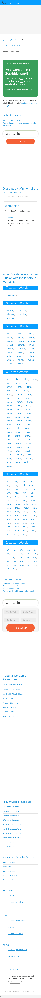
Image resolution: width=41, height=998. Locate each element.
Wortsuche (7, 867)
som (9, 527)
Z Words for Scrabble (11, 811)
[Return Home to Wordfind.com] (4, 4)
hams (9, 387)
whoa (18, 458)
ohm (34, 515)
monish (22, 314)
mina (18, 405)
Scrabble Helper (9, 712)
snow (18, 443)
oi (28, 561)
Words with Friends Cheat (13, 694)
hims (29, 387)
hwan (19, 394)
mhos (9, 405)
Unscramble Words (10, 707)
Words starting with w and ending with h (18, 591)
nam (9, 512)
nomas (21, 345)
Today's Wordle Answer (12, 716)
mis (26, 504)
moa (34, 504)
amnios (10, 310)
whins (20, 360)
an (28, 550)
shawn (22, 348)
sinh (28, 439)
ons (25, 519)
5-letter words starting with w (14, 583)
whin (9, 458)
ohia (18, 424)
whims (10, 360)
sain (18, 428)
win (33, 530)
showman (11, 295)
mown (19, 413)
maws (29, 402)
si (35, 565)
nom (9, 515)
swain (20, 352)
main (9, 398)
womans (11, 318)
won (16, 534)
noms (19, 421)
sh (29, 565)
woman (20, 364)
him (16, 493)
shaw (18, 432)
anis (18, 383)
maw (9, 504)
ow (21, 565)
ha (15, 553)
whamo (20, 356)
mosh (9, 413)
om (35, 561)
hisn (17, 390)
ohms (27, 424)
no (14, 561)
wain (18, 451)
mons (29, 409)
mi (27, 557)
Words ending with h (11, 588)
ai (14, 550)
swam (19, 447)
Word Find (13, 3)
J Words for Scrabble (11, 807)
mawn (19, 402)
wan (34, 527)
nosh (28, 421)
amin (35, 379)
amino (9, 333)
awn (8, 489)
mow (26, 508)
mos (17, 508)
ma (20, 557)
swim (9, 451)
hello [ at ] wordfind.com (17, 950)
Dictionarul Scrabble (10, 880)
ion (8, 500)
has (33, 489)
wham (19, 454)
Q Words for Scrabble (11, 820)
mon (9, 508)
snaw (9, 443)
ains (26, 379)
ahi (8, 481)
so (8, 569)
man (24, 500)
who (25, 530)
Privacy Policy (13, 969)
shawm (10, 348)
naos (17, 417)
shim (29, 432)
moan (9, 409)
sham (9, 432)
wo (14, 569)
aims (17, 379)
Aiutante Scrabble (9, 871)
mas (33, 500)
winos (31, 360)
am (21, 550)
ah (8, 550)
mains (9, 337)
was (8, 530)
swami (31, 352)
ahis (8, 379)
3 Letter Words (8, 847)
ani (23, 485)
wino (9, 462)
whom (29, 458)
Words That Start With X (12, 838)
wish (26, 462)
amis (9, 383)
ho (36, 553)
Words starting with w (11, 586)
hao (25, 489)
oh (21, 561)
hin (24, 493)
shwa (9, 439)
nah (35, 508)
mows (29, 413)
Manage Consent (15, 981)
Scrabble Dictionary (10, 703)
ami (15, 485)
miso (28, 405)
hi (21, 553)
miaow (10, 341)
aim (23, 481)
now (25, 515)
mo (34, 557)
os (14, 565)
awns (26, 383)
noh (33, 512)
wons (9, 466)
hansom (22, 310)
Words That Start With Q (12, 829)
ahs (15, 481)
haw (8, 493)
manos (20, 337)
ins (32, 496)
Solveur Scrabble (9, 862)
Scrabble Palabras (10, 875)
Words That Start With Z (12, 824)
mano (18, 398)
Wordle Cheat (8, 699)
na (8, 561)
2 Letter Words (8, 842)
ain (31, 481)
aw (8, 553)
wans (27, 451)
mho (18, 504)
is (13, 557)
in (7, 557)
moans (31, 341)
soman (10, 352)
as (35, 550)
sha (16, 523)
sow (25, 527)
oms (17, 519)
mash (9, 402)
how (25, 496)
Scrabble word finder (16, 921)
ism (15, 500)
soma (28, 443)
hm (28, 553)
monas (10, 345)
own (33, 519)
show (27, 436)
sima (19, 439)
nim (25, 512)
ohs (8, 519)
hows (9, 394)
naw (17, 512)
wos (24, 534)
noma (9, 421)
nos (17, 515)
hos (16, 496)
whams (32, 356)
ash (31, 485)
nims (26, 417)
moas (19, 409)
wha (17, 530)
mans (28, 398)
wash (9, 454)
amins (20, 333)
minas (21, 341)
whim (30, 454)
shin (8, 436)
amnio (30, 333)
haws (18, 387)
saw (8, 523)
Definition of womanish (12, 120)
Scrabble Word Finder (11, 690)
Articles (11, 895)
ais (8, 485)
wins (17, 462)
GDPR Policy (13, 956)
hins (8, 390)
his (31, 493)
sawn (27, 428)
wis (8, 534)
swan (28, 447)
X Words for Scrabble (11, 816)
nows (9, 424)
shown (33, 348)
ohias (31, 345)
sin (32, 523)
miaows (10, 314)
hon (8, 496)
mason (31, 337)
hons (26, 390)
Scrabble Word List (15, 902)
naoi (9, 417)
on (8, 565)
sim (24, 523)
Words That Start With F (12, 833)
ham (17, 489)
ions (29, 394)
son (17, 527)
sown (9, 447)
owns (9, 428)
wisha (9, 364)
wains (9, 356)
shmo (17, 436)
